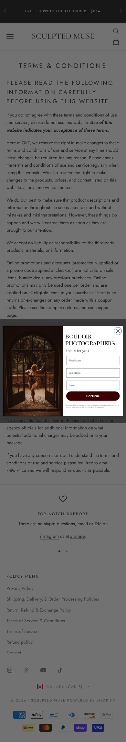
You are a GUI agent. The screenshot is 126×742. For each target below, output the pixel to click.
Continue (93, 396)
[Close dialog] (118, 331)
